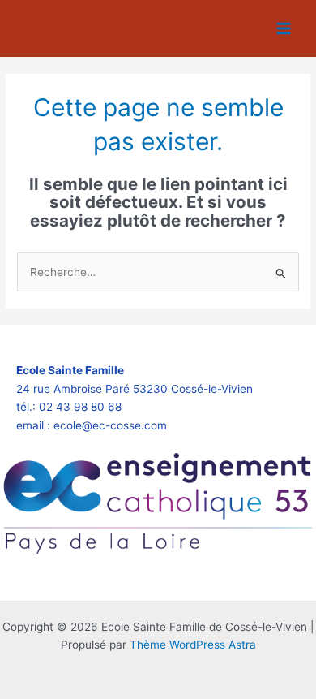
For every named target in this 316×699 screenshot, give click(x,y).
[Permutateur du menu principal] (284, 28)
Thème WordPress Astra (193, 644)
